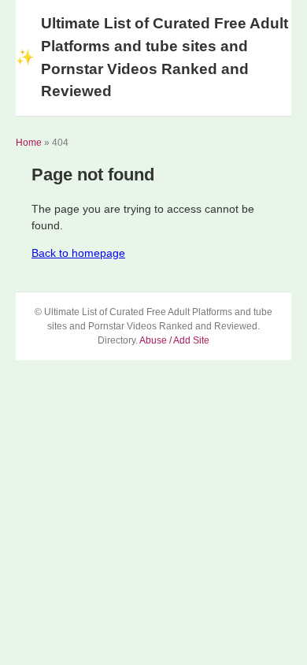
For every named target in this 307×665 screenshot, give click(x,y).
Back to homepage (78, 253)
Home (29, 142)
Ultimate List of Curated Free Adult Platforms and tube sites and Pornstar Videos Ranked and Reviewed (152, 57)
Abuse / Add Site (174, 340)
